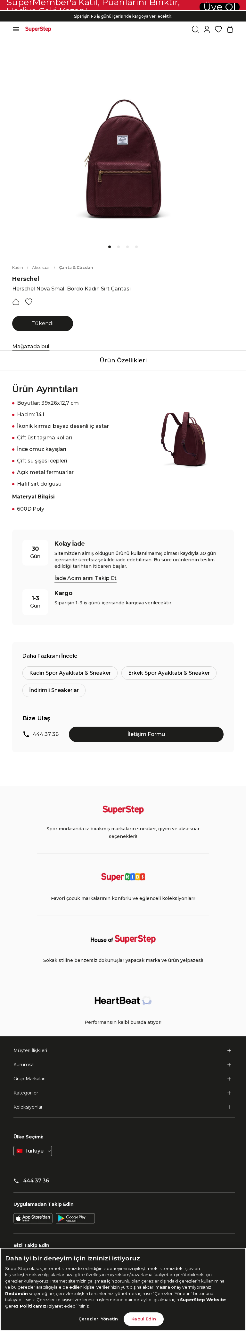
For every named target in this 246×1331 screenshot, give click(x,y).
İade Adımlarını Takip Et (85, 578)
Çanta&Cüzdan (76, 267)
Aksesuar (41, 267)
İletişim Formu (146, 734)
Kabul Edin (143, 1318)
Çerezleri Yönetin (98, 1318)
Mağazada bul (30, 346)
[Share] (16, 302)
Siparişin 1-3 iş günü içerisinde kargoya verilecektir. (123, 16)
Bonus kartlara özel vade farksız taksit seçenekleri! (123, 11)
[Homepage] (38, 29)
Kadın (17, 267)
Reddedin (16, 1293)
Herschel (25, 278)
